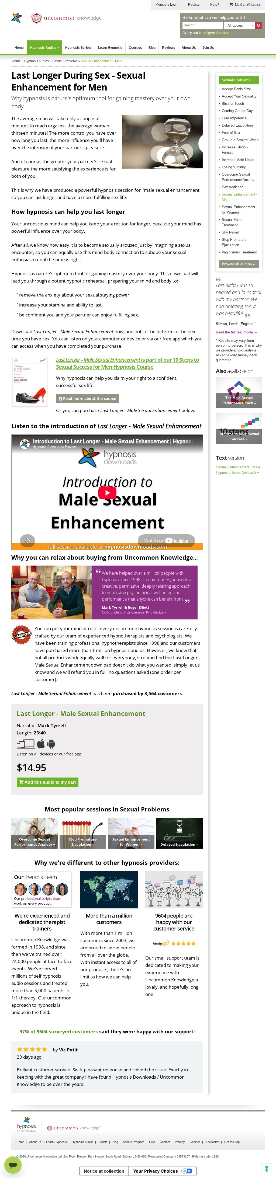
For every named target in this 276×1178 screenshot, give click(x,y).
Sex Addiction (232, 187)
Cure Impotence (234, 118)
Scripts (103, 1142)
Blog (152, 48)
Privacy (180, 1142)
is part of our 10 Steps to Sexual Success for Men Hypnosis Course (127, 363)
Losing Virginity (234, 167)
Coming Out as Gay (237, 111)
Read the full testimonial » (236, 332)
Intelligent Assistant (215, 32)
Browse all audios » (238, 264)
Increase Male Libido (238, 160)
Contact (165, 1142)
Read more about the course (89, 398)
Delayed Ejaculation (237, 125)
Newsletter (212, 1142)
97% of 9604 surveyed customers (58, 1031)
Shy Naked (230, 232)
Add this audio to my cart (50, 782)
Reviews (168, 48)
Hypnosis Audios (43, 48)
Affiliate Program (133, 1142)
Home (19, 48)
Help (152, 1142)
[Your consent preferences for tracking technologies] (266, 1168)
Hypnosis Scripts (78, 48)
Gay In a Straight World (240, 140)
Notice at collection (104, 1171)
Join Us (208, 48)
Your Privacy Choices (155, 1171)
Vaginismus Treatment (239, 252)
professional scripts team (41, 898)
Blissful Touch (233, 104)
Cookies (195, 1142)
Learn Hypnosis (110, 48)
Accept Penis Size (236, 89)
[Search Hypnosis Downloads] (258, 25)
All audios (235, 25)
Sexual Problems (236, 80)
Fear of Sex (231, 133)
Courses (135, 48)
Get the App (232, 1142)
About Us (189, 48)
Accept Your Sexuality (239, 96)
